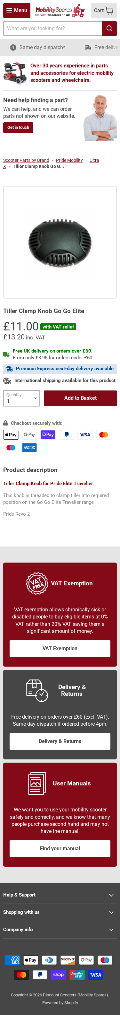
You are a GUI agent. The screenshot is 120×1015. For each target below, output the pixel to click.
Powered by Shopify (60, 1002)
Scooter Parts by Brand (26, 160)
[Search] (109, 28)
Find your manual (60, 848)
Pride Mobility (69, 160)
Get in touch (18, 127)
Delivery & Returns (60, 741)
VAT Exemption (60, 648)
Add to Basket (80, 398)
